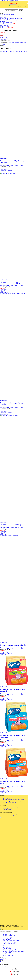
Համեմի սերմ (4, 27)
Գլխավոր (3, 18)
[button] (6, 170)
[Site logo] (12, 8)
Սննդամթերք (10, 18)
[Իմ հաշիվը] (19, 6)
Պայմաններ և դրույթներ (10, 802)
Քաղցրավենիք (19, 18)
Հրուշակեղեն (4, 19)
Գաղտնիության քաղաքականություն (14, 799)
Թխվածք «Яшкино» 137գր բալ (10, 525)
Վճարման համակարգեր (10, 815)
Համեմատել (6, 954)
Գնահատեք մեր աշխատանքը (12, 801)
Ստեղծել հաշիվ (4, 966)
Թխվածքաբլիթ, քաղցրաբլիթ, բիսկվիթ (11, 165)
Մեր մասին (6, 798)
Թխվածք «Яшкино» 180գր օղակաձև (12, 645)
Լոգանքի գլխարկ (5, 23)
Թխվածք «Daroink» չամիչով (10, 283)
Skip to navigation (4, 0)
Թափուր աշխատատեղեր (11, 808)
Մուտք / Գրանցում (8, 955)
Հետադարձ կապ (8, 809)
